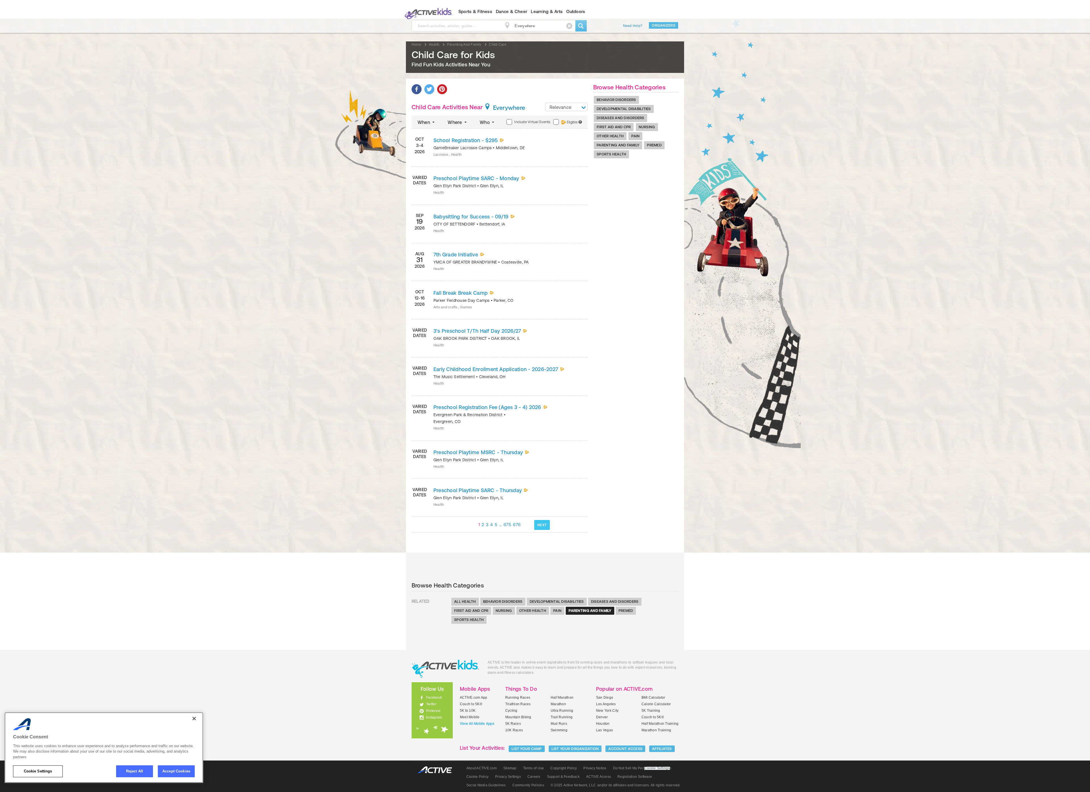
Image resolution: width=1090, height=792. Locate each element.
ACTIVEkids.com (427, 12)
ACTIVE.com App (473, 698)
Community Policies (528, 785)
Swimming (559, 730)
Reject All (134, 771)
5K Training (651, 711)
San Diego (604, 698)
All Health (465, 601)
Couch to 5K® (471, 704)
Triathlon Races (518, 704)
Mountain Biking (518, 717)
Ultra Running (562, 711)
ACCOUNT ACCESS (625, 749)
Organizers (663, 25)
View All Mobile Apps (477, 724)
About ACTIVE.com (481, 768)
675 (507, 524)
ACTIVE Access (598, 777)
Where (455, 122)
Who (485, 122)
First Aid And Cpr (614, 127)
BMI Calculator (653, 698)
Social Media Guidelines (486, 785)
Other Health (610, 136)
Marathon (558, 704)
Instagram (434, 717)
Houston (603, 724)
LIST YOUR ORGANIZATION (575, 749)
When (424, 122)
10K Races (514, 730)
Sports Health (611, 154)
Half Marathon (562, 698)
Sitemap (510, 768)
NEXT (542, 525)
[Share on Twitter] (429, 89)
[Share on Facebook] (417, 89)
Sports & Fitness (475, 11)
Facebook (434, 698)
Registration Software (634, 777)
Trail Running (562, 717)
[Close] (194, 718)
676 (517, 524)
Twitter (431, 704)
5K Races (513, 724)
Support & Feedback (563, 777)
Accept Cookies (176, 771)
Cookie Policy (477, 777)
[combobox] (566, 107)
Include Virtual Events (532, 122)
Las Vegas (604, 730)
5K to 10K (467, 711)
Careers (533, 777)
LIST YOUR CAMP (527, 749)
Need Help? (632, 26)
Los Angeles (606, 704)
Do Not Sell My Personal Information (642, 768)
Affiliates (662, 749)
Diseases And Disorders (620, 118)
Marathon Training (656, 730)
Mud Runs (559, 724)
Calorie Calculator (656, 704)
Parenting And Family (618, 145)
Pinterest (433, 711)
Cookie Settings (38, 771)
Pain (635, 136)
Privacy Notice (594, 768)
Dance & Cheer (511, 11)
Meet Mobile (470, 717)
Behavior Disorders (616, 100)
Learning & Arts (547, 11)
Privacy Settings (508, 777)
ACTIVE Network (437, 770)
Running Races (517, 698)
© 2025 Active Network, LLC (573, 785)
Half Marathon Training (660, 724)
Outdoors (575, 11)
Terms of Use (533, 768)
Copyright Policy (563, 768)
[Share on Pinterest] (442, 89)
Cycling (511, 711)
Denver (602, 717)
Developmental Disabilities (624, 109)
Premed (654, 145)
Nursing (647, 127)
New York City (607, 711)
